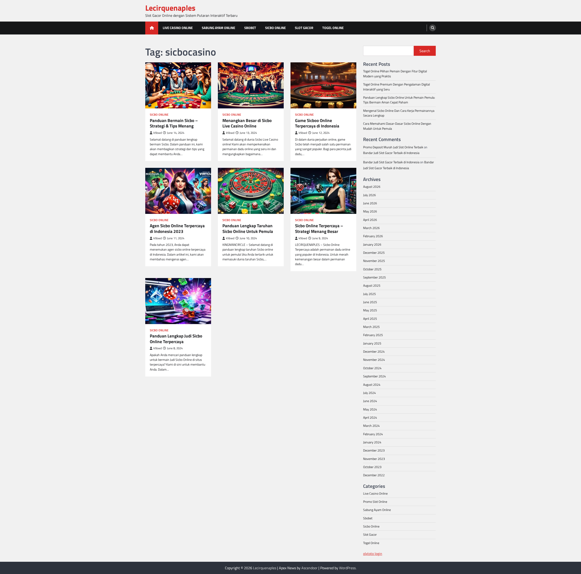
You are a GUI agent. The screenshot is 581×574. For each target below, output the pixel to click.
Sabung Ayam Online (218, 27)
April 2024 (370, 417)
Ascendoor (309, 568)
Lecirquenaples (170, 8)
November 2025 (374, 260)
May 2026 (370, 211)
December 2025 (374, 252)
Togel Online (333, 27)
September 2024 (374, 376)
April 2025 (370, 318)
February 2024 (373, 434)
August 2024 (371, 384)
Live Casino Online (178, 27)
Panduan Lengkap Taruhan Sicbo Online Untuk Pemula (247, 228)
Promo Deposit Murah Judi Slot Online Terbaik (393, 147)
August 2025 (371, 285)
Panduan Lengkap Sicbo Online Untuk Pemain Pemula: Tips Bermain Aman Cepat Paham (399, 100)
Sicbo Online (275, 27)
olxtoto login (372, 553)
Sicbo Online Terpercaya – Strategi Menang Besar (319, 228)
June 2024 (370, 400)
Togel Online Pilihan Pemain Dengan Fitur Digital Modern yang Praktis (395, 73)
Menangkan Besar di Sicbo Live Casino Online (247, 123)
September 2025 (374, 277)
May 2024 (370, 409)
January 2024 (372, 442)
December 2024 (374, 351)
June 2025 (370, 302)
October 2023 (372, 466)
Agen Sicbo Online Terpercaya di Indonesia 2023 (177, 228)
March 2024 (371, 425)
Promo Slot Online (375, 501)
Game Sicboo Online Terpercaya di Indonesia (317, 123)
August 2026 (371, 186)
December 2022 (374, 475)
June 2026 (370, 203)
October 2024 (372, 368)
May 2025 (370, 310)
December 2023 (374, 450)
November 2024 (374, 359)
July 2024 (369, 392)
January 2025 (372, 343)
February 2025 (373, 334)
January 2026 (372, 244)
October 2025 (372, 269)
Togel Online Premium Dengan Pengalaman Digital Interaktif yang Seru (396, 87)
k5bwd (157, 133)
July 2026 (369, 195)
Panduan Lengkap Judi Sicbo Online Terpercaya (176, 338)
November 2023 (374, 458)
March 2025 (371, 326)
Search (424, 51)
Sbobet (250, 27)
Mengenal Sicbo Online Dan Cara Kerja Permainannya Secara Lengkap (398, 113)
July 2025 (369, 293)
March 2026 (371, 227)
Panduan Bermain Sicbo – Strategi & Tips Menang (174, 123)
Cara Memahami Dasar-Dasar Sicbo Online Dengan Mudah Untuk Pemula (397, 126)
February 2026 (373, 236)
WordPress (347, 568)
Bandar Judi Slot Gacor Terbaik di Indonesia (391, 152)
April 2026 (370, 219)
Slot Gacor (304, 27)
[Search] (432, 27)
